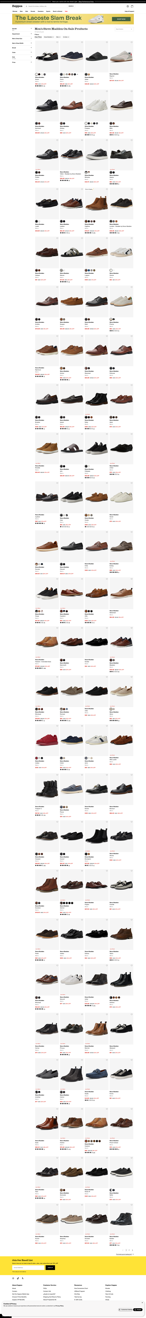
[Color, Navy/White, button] (42, 564)
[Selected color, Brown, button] (111, 123)
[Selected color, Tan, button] (86, 515)
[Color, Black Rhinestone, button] (42, 758)
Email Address (18, 1267)
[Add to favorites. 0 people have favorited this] (57, 42)
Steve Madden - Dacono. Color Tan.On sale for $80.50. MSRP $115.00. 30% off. (47, 552)
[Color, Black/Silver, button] (72, 903)
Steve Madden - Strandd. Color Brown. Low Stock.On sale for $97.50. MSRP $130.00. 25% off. (97, 1224)
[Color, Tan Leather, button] (39, 854)
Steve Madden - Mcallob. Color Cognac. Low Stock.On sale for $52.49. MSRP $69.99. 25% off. (47, 455)
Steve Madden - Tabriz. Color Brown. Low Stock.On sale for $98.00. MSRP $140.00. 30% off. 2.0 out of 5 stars (121, 939)
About (14, 1288)
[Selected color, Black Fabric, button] (111, 1190)
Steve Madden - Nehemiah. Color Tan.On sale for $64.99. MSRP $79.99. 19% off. (121, 600)
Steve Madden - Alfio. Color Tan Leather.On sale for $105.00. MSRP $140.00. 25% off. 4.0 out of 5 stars (97, 600)
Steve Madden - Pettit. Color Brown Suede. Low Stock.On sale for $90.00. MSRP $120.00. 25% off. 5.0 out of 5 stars (47, 939)
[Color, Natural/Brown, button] (39, 74)
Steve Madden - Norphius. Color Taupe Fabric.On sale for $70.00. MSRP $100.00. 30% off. (72, 1224)
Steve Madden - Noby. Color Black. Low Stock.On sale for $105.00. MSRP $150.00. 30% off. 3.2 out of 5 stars (97, 406)
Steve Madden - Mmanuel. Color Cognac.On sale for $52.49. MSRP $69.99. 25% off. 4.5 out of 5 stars (47, 987)
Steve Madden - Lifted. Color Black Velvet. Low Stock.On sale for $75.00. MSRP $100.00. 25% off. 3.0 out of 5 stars (121, 455)
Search (71, 6)
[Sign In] (128, 6)
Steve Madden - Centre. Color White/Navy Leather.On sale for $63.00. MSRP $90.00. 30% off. (121, 260)
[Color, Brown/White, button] (42, 74)
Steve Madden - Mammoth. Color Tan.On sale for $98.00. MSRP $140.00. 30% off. (72, 649)
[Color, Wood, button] (42, 854)
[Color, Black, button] (44, 74)
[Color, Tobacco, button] (64, 709)
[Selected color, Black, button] (36, 123)
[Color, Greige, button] (91, 123)
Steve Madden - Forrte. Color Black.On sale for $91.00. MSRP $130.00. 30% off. (121, 1081)
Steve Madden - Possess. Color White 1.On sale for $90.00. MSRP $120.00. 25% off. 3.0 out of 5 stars (97, 113)
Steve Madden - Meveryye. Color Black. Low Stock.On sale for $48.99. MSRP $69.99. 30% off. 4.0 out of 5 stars (47, 698)
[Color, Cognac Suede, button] (39, 709)
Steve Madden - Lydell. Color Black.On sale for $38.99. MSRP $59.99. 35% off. (47, 211)
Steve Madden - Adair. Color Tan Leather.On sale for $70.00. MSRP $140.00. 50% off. (121, 406)
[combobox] (45, 6)
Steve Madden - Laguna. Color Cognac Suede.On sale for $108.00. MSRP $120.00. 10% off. (97, 260)
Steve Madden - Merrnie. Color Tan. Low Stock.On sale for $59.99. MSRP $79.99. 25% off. (97, 1034)
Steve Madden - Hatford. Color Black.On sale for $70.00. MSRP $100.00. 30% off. (121, 987)
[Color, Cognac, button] (39, 123)
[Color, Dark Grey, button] (97, 123)
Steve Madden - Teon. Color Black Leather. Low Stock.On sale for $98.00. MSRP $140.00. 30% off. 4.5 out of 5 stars (47, 1178)
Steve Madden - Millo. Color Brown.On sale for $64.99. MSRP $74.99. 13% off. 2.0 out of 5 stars (121, 113)
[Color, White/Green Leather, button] (113, 270)
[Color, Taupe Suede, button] (88, 74)
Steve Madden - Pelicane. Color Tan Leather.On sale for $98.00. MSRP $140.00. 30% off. (121, 357)
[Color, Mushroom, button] (64, 319)
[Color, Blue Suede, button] (88, 270)
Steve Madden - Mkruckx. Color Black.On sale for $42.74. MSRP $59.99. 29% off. (97, 162)
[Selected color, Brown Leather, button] (36, 417)
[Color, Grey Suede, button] (91, 270)
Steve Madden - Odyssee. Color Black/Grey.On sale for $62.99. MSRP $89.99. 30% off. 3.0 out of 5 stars (97, 455)
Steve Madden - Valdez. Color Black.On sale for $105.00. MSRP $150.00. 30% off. (72, 939)
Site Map (77, 1294)
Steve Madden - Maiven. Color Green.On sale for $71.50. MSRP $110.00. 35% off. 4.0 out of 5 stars (72, 260)
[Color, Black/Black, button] (39, 1092)
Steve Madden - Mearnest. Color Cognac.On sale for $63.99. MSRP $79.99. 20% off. (97, 357)
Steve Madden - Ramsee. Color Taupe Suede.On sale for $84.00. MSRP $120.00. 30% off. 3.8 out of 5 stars (72, 698)
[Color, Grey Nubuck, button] (113, 221)
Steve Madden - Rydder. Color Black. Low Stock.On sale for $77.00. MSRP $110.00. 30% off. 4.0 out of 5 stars (121, 1224)
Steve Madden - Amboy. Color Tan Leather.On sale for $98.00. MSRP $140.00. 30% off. (72, 113)
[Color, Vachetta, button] (64, 1190)
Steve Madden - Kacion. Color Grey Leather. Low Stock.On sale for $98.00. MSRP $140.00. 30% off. (47, 1224)
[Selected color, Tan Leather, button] (61, 123)
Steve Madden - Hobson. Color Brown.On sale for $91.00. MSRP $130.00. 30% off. (47, 260)
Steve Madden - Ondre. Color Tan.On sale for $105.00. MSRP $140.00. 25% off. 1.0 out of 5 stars (97, 504)
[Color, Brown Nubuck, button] (64, 368)
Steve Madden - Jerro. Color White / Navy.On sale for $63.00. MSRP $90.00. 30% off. (97, 747)
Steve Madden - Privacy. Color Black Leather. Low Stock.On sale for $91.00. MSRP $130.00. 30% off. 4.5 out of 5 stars (72, 1034)
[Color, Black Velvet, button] (64, 903)
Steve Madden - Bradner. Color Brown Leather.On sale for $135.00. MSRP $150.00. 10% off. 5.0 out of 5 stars (47, 406)
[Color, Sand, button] (88, 515)
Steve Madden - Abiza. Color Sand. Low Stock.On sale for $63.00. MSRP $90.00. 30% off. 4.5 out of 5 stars (121, 698)
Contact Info (47, 1291)
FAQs (45, 1288)
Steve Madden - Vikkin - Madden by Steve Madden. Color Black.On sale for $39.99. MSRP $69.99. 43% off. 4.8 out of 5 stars (72, 162)
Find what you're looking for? (124, 1254)
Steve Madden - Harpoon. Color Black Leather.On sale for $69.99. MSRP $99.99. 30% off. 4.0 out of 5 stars (47, 843)
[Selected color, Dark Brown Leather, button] (61, 903)
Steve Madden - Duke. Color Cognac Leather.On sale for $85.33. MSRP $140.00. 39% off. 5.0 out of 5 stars (47, 1130)
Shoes (107, 1299)
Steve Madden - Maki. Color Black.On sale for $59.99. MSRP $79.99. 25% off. (97, 308)
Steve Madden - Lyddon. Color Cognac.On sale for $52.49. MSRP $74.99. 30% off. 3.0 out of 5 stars (72, 211)
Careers (14, 1291)
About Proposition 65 (49, 1299)
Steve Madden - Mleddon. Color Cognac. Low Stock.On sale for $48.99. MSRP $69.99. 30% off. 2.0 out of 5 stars (121, 649)
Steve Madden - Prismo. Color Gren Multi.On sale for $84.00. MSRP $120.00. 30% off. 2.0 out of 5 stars (121, 308)
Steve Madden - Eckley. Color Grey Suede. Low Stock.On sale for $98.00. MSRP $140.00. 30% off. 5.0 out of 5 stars (121, 552)
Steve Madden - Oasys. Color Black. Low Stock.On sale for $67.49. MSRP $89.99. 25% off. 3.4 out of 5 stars (47, 600)
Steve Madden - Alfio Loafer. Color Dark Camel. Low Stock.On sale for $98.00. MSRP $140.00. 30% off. (121, 747)
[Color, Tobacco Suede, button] (94, 1141)
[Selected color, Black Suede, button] (86, 74)
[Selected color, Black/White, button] (36, 74)
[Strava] (23, 1278)
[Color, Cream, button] (64, 515)
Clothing (108, 1291)
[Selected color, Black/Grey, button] (86, 466)
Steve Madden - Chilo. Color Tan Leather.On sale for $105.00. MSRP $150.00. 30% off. (97, 552)
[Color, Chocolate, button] (99, 1141)
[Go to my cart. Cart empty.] (132, 6)
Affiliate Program (79, 1291)
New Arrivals (109, 1294)
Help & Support (129, 11)
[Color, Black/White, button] (113, 172)
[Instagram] (13, 1278)
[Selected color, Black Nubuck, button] (111, 221)
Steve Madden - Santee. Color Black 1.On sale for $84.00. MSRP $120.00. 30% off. (97, 649)
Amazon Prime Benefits (19, 1297)
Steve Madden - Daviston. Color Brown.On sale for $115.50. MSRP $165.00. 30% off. (47, 892)
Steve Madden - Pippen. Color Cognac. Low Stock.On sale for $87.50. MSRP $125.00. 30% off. (97, 892)
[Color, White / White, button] (88, 758)
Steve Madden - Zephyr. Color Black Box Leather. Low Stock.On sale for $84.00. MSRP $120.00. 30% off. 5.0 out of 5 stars (121, 162)
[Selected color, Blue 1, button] (61, 74)
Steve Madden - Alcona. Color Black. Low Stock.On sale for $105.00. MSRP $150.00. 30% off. (121, 843)
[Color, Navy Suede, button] (64, 611)
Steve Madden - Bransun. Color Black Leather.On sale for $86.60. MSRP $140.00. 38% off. (121, 795)
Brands (107, 1288)
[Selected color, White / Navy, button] (86, 758)
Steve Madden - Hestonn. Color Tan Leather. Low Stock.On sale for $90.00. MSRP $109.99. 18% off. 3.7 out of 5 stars (97, 1130)
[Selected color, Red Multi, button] (36, 758)
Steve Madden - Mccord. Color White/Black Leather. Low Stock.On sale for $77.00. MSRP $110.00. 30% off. (72, 987)
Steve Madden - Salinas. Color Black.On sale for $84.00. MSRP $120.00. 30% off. (97, 939)
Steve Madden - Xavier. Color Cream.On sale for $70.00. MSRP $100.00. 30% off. (121, 504)
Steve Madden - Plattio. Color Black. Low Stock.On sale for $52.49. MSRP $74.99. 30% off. (47, 162)
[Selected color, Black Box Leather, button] (111, 172)
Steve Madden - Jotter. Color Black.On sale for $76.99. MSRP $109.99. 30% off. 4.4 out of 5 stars (97, 987)
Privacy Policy (59, 1306)
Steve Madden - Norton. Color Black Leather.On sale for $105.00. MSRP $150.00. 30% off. (97, 795)
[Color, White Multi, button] (94, 123)
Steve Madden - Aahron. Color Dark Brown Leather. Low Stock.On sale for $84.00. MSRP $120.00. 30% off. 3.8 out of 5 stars (72, 892)
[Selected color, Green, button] (61, 270)
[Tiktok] (18, 1278)
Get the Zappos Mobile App (20, 1294)
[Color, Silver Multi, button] (39, 758)
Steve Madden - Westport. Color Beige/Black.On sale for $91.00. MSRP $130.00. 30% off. (121, 1034)
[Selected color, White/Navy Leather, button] (111, 270)
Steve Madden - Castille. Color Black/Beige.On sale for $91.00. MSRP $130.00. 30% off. (121, 892)
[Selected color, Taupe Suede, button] (61, 709)
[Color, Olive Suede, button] (94, 270)
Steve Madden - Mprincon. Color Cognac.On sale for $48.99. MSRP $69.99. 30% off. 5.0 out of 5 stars (47, 357)
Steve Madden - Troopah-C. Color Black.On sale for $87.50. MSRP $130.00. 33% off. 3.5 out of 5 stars (47, 795)
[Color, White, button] (39, 221)
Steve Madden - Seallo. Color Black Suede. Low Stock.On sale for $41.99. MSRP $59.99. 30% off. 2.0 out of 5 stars (97, 1081)
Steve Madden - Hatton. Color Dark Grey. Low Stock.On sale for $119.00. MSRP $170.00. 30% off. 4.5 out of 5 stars (72, 1081)
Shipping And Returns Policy (52, 1297)
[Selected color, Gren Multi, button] (111, 319)
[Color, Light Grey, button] (88, 466)
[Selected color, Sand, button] (111, 709)
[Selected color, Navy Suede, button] (61, 758)
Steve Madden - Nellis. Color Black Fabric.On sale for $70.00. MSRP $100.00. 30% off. (121, 1178)
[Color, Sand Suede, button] (64, 758)
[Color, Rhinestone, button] (64, 854)
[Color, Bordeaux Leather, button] (116, 417)
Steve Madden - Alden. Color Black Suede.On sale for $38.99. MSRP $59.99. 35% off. (97, 64)
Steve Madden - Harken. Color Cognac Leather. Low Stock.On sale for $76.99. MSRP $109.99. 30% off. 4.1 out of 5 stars (72, 1130)
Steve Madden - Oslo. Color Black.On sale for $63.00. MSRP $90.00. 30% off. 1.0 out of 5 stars (72, 504)
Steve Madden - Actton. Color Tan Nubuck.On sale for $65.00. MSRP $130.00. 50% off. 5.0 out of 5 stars (72, 357)
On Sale (65, 37)
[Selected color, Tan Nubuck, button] (61, 368)
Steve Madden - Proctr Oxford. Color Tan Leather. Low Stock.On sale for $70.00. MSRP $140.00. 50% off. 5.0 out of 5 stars (121, 1130)
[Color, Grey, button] (66, 74)
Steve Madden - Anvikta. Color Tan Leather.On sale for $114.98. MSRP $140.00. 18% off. (47, 308)
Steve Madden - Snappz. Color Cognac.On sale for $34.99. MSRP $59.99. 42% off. (72, 308)
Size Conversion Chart (81, 1288)
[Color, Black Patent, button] (69, 903)
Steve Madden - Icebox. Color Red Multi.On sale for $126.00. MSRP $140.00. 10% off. (47, 747)
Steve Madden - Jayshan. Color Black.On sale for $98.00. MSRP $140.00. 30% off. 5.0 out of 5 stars (47, 504)
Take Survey (78, 1297)
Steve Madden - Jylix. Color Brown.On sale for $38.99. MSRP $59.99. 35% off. (72, 455)
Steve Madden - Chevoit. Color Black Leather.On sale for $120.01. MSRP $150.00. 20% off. (72, 552)
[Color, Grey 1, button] (72, 74)
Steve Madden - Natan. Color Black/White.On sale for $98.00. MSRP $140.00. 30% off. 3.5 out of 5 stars (47, 64)
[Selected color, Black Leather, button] (61, 564)
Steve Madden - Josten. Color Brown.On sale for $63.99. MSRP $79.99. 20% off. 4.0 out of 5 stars (72, 406)
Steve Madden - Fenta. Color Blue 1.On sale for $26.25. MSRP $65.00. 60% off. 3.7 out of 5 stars (72, 64)
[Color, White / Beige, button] (91, 758)
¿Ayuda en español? (49, 1294)
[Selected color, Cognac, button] (61, 221)
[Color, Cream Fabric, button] (64, 74)
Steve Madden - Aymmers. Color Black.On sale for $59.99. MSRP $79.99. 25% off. (47, 113)
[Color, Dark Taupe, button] (116, 997)
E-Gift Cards (78, 1299)
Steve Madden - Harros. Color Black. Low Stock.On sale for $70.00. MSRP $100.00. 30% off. (47, 1034)
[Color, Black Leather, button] (64, 123)
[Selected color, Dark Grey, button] (61, 1092)
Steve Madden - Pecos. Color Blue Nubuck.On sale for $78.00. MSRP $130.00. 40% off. (72, 795)
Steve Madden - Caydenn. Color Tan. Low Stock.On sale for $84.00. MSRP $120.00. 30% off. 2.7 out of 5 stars (72, 600)
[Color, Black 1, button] (75, 74)
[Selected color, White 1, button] (86, 123)
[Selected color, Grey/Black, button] (36, 1092)
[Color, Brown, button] (119, 997)
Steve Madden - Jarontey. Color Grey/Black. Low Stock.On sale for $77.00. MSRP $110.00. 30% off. (47, 1081)
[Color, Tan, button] (69, 74)
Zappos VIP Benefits (18, 1299)
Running (108, 1297)
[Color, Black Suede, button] (88, 221)
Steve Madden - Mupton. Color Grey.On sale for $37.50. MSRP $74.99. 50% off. (121, 64)
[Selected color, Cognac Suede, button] (86, 270)
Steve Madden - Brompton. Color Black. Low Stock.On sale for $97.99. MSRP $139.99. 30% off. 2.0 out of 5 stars (97, 843)
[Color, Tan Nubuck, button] (39, 611)
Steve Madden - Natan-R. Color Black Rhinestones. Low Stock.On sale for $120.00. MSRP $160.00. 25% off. (97, 1178)
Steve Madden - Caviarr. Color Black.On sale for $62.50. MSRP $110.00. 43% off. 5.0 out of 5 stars (72, 843)
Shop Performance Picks (86, 1)
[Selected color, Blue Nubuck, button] (61, 807)
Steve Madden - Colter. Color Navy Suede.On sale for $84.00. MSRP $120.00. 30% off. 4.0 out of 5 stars (72, 747)
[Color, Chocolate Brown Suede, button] (94, 221)
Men (57, 37)
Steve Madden (48, 37)
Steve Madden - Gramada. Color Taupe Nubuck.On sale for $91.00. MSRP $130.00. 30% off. (72, 1178)
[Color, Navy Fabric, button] (113, 1190)
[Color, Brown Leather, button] (64, 564)
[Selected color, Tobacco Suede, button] (86, 221)
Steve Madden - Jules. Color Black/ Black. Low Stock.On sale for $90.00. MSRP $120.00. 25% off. (97, 698)
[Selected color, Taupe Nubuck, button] (61, 1190)
